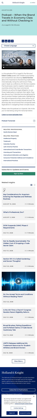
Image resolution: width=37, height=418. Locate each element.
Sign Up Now (18, 173)
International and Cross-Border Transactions (17, 149)
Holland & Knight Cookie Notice (23, 403)
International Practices (11, 160)
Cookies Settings (18, 408)
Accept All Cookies (25, 413)
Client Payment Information (12, 394)
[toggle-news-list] (34, 185)
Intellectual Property (10, 138)
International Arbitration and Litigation (16, 155)
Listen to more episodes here (12, 114)
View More (18, 361)
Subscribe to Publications (18, 390)
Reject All (12, 413)
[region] (19, 405)
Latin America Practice (11, 147)
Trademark (7, 141)
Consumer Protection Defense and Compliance (18, 158)
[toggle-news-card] (31, 185)
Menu (33, 2)
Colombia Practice (9, 144)
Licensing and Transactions (12, 152)
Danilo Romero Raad (10, 132)
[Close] (34, 396)
